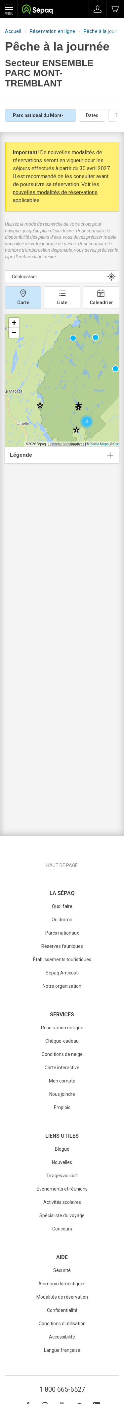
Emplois (62, 1107)
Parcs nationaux (62, 933)
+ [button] (14, 323)
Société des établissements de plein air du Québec (37, 10)
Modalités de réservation (62, 1297)
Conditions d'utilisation (62, 1323)
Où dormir (62, 919)
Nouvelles (62, 1162)
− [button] (14, 332)
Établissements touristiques (62, 959)
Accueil (13, 31)
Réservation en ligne (52, 31)
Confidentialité (62, 1310)
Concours (62, 1228)
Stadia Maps (99, 444)
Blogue (62, 1149)
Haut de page (62, 865)
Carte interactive (62, 1067)
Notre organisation (62, 986)
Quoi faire (62, 906)
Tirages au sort (62, 1175)
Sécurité (62, 1270)
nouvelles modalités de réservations (55, 192)
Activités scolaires (62, 1202)
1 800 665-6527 (62, 1389)
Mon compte (62, 1081)
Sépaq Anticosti (62, 972)
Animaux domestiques (62, 1283)
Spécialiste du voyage (62, 1215)
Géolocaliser (24, 276)
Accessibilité (62, 1337)
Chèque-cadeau (62, 1041)
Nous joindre (62, 1094)
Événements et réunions (62, 1189)
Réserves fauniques (62, 946)
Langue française (62, 1350)
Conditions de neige (62, 1054)
